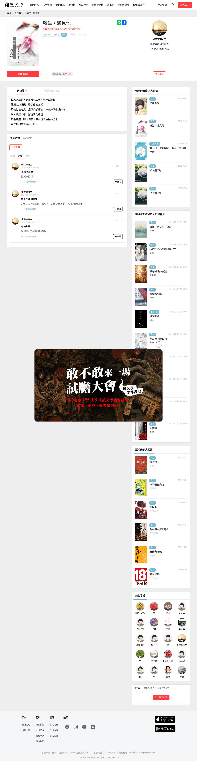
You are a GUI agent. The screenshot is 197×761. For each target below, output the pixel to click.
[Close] (159, 344)
